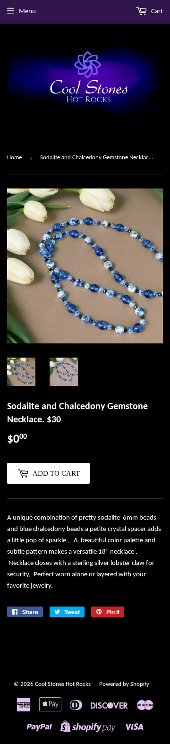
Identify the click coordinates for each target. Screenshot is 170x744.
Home (14, 157)
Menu (27, 11)
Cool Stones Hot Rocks (63, 684)
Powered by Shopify (124, 684)
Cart (156, 11)
